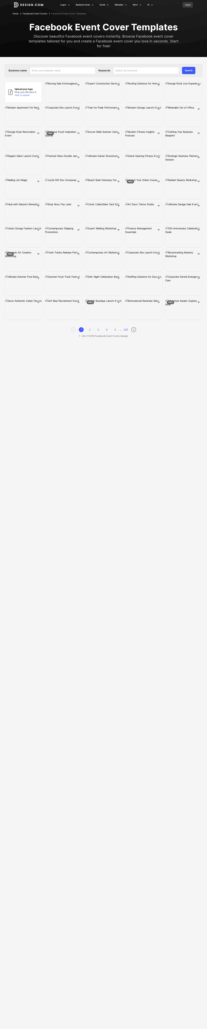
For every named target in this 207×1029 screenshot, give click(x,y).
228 (126, 329)
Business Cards (83, 5)
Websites (119, 5)
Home (15, 13)
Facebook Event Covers (35, 13)
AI (148, 5)
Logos (63, 5)
